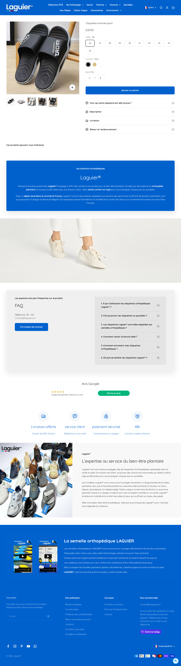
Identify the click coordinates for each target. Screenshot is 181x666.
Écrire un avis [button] (114, 393)
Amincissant (112, 10)
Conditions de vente (74, 629)
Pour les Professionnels (116, 609)
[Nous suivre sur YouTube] (28, 646)
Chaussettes (97, 10)
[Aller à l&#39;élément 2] (21, 102)
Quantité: (90, 72)
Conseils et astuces (114, 604)
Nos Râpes (65, 10)
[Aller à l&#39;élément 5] (53, 102)
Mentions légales (73, 604)
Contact (108, 614)
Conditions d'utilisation (76, 634)
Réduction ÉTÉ (55, 4)
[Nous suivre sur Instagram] (15, 646)
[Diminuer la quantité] (89, 78)
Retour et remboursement (78, 619)
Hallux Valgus (80, 10)
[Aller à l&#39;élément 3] (32, 102)
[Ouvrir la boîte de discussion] (176, 661)
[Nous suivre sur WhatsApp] (35, 646)
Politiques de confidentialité (78, 614)
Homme (114, 4)
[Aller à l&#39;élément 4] (42, 102)
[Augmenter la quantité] (100, 78)
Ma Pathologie (73, 4)
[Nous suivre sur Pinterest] (21, 646)
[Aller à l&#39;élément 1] (10, 102)
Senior (90, 4)
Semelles (128, 4)
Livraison (69, 624)
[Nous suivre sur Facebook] (8, 646)
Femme (100, 4)
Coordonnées (71, 609)
